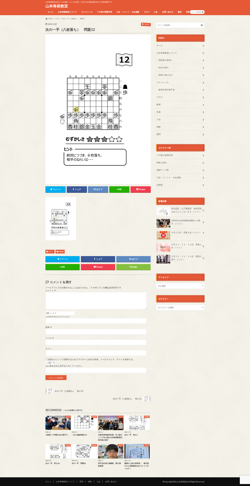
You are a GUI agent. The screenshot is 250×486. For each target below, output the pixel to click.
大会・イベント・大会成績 (127, 12)
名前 (48, 327)
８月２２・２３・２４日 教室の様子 (186, 258)
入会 (156, 12)
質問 (159, 134)
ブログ (146, 12)
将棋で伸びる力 (166, 75)
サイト (48, 349)
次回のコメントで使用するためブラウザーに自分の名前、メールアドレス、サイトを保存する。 (91, 359)
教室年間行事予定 (167, 89)
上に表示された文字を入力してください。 (64, 366)
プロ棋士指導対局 (104, 12)
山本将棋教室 (56, 6)
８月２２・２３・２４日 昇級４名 (186, 246)
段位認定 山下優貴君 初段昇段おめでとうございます (186, 210)
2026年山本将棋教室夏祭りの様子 (185, 222)
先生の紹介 (164, 67)
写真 (188, 12)
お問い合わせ (167, 12)
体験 (159, 127)
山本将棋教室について (67, 12)
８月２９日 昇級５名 (185, 232)
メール (49, 338)
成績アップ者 (163, 170)
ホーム (50, 12)
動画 (180, 12)
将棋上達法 (162, 162)
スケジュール (86, 12)
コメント (50, 290)
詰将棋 (61, 251)
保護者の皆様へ (166, 60)
